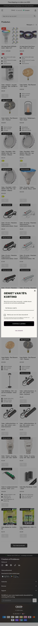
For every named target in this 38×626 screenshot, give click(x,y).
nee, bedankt (19, 330)
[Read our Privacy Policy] (33, 318)
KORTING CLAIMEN (19, 324)
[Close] (35, 291)
